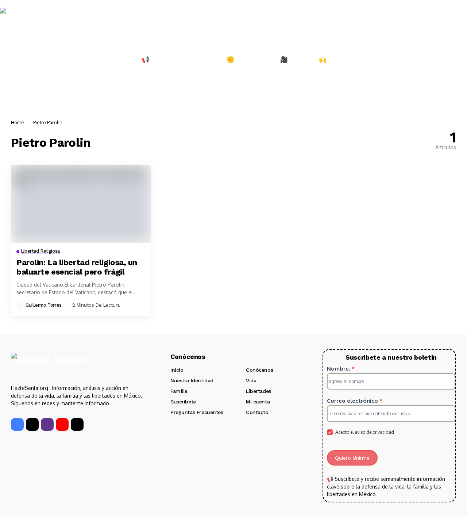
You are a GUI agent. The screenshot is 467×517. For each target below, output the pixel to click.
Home (17, 122)
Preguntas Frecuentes (196, 412)
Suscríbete (183, 402)
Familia (178, 391)
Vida (251, 380)
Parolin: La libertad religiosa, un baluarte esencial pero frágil (76, 267)
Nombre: (341, 368)
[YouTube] (62, 424)
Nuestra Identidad (191, 380)
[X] (32, 424)
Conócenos (259, 370)
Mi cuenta (258, 402)
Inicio (176, 370)
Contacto (257, 412)
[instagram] (47, 424)
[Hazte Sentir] (22, 22)
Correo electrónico (354, 400)
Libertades (258, 391)
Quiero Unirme (352, 458)
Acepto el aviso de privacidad (364, 432)
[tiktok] (77, 424)
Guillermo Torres (44, 305)
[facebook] (17, 424)
